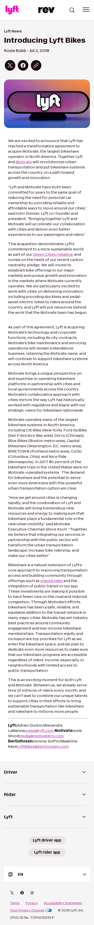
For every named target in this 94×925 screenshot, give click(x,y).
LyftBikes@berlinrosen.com (43, 746)
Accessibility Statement (63, 903)
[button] (86, 10)
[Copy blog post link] (36, 65)
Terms (15, 903)
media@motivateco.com (41, 735)
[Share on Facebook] (23, 65)
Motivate (24, 161)
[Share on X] (10, 65)
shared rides (51, 580)
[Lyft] (12, 10)
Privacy (32, 903)
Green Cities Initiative (53, 254)
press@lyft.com (39, 730)
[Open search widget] (72, 10)
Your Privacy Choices (27, 910)
